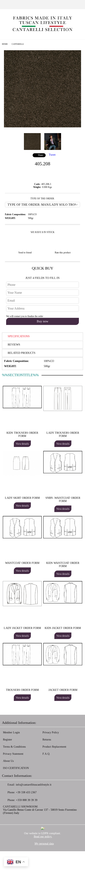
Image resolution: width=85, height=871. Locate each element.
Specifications (19, 336)
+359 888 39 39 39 (26, 800)
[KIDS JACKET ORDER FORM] (62, 602)
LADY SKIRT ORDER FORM (22, 497)
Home (5, 44)
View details (22, 443)
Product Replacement (54, 746)
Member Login (11, 732)
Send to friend (25, 252)
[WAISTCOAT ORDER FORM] (22, 537)
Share (40, 155)
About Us (8, 760)
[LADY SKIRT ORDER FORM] (22, 475)
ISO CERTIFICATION (16, 768)
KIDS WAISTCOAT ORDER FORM (62, 564)
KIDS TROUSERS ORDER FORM (22, 434)
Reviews (14, 344)
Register (7, 739)
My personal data (44, 843)
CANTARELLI (18, 44)
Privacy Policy (50, 732)
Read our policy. (43, 836)
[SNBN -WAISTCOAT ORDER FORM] (62, 472)
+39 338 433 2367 (26, 792)
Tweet (52, 154)
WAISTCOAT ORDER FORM (22, 562)
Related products (21, 352)
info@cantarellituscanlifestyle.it (33, 784)
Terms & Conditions (14, 746)
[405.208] (42, 126)
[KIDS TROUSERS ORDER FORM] (22, 407)
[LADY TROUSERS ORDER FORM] (62, 410)
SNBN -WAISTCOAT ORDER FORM (62, 499)
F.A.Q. (46, 753)
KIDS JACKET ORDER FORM (63, 628)
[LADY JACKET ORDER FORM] (22, 605)
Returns (46, 739)
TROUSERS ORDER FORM (22, 689)
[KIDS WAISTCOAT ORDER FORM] (62, 537)
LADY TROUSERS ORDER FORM (62, 434)
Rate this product (63, 252)
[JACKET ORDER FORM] (62, 664)
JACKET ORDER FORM (62, 689)
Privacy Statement (13, 753)
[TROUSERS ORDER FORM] (22, 664)
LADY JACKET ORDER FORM (22, 628)
